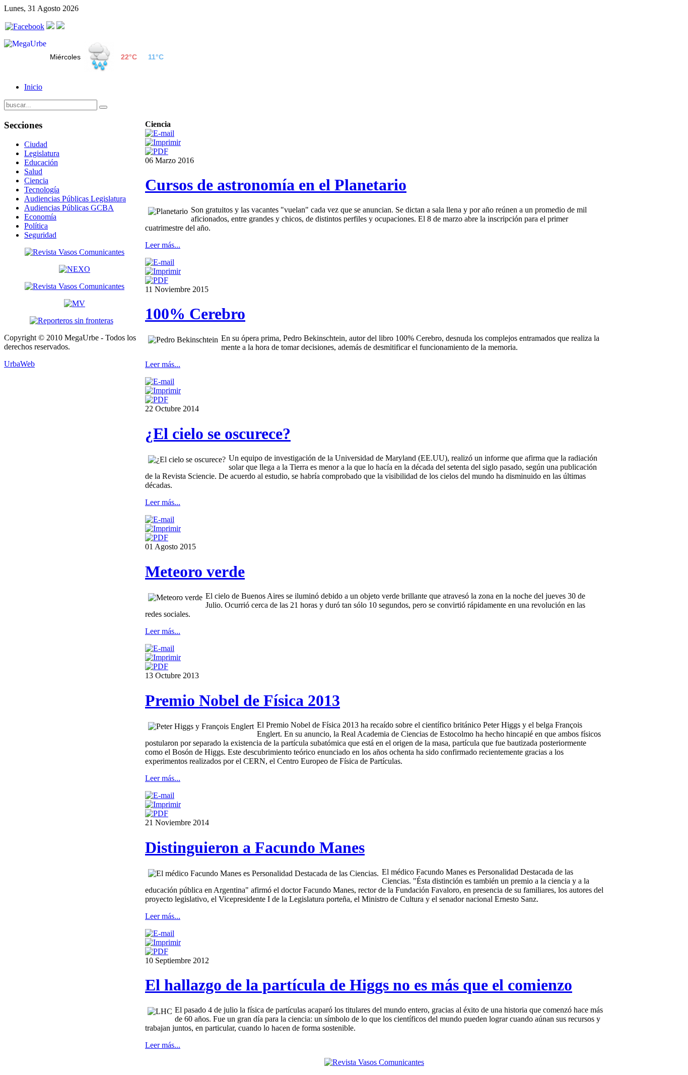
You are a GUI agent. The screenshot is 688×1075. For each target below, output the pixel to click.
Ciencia (36, 180)
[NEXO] (74, 269)
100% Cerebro (195, 314)
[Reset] (103, 107)
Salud (33, 171)
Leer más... (162, 245)
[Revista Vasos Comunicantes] (74, 252)
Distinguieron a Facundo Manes (255, 847)
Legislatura (41, 153)
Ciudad (35, 144)
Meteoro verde (195, 571)
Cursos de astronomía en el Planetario (275, 185)
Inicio (33, 87)
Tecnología (41, 189)
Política (36, 226)
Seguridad (40, 235)
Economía (40, 216)
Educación (41, 162)
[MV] (74, 303)
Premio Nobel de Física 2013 (242, 700)
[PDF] (156, 151)
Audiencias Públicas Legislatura (75, 198)
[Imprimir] (163, 142)
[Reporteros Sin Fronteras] (71, 320)
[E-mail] (159, 133)
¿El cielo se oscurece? (218, 433)
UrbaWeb (19, 364)
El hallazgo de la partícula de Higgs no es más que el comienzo (358, 985)
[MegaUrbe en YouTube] (60, 26)
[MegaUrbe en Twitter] (50, 26)
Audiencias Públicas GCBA (69, 207)
